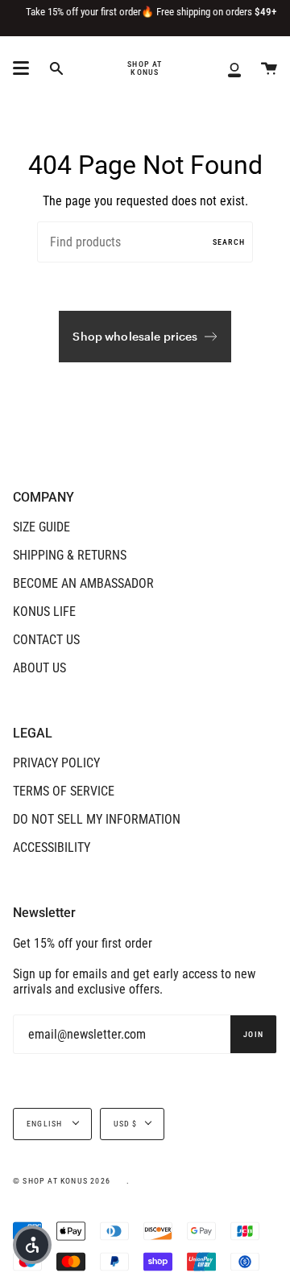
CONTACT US (46, 639)
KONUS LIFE (44, 611)
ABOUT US (39, 668)
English (46, 1123)
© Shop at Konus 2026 (61, 1180)
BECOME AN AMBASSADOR (83, 583)
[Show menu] (21, 68)
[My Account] (234, 68)
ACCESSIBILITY (51, 847)
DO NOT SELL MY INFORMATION (96, 819)
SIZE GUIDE (41, 527)
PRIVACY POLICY (56, 763)
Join (253, 1034)
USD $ (126, 1123)
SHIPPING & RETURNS (69, 555)
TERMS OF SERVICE (63, 791)
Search (229, 242)
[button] (32, 1244)
